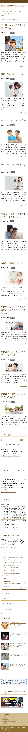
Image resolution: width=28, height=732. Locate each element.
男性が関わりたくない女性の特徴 (10, 527)
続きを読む (24, 66)
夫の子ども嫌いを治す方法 (13, 120)
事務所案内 (5, 723)
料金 (5, 578)
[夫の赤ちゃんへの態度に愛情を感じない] (14, 49)
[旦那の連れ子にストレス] (14, 95)
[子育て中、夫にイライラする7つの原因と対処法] (14, 238)
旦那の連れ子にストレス (12, 74)
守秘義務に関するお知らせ (9, 721)
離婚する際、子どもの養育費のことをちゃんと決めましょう (13, 310)
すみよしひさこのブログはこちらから (11, 603)
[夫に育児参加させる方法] (14, 284)
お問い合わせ (5, 586)
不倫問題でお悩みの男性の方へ (12, 573)
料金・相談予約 (6, 575)
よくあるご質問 (6, 593)
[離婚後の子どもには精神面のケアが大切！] (14, 371)
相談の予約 (7, 581)
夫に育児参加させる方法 (12, 263)
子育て (12, 32)
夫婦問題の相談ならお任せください (13, 562)
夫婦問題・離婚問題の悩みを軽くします (12, 557)
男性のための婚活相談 (10, 570)
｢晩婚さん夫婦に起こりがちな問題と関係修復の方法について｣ (13, 519)
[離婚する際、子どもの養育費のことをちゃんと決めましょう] (14, 329)
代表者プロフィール (7, 714)
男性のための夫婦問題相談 (11, 567)
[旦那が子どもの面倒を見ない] (14, 188)
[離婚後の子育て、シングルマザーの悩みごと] (14, 413)
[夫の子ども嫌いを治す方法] (14, 141)
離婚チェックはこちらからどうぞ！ (10, 456)
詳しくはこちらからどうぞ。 (8, 492)
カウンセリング (6, 559)
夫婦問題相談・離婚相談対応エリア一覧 (14, 583)
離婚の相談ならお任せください (12, 565)
